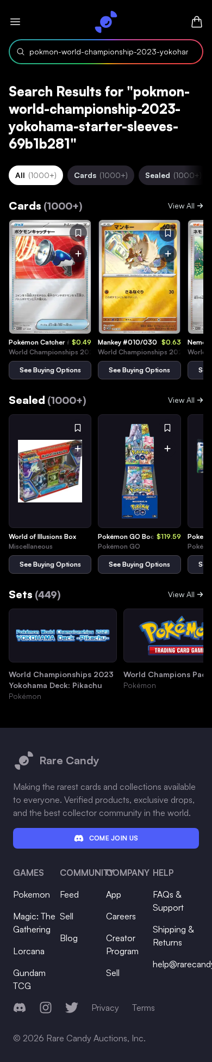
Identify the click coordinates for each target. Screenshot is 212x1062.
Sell (66, 916)
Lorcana (29, 951)
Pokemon (31, 894)
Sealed (173, 175)
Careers (121, 916)
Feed (69, 894)
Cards (101, 175)
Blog (69, 937)
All (36, 175)
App (113, 894)
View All (181, 205)
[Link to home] (106, 22)
